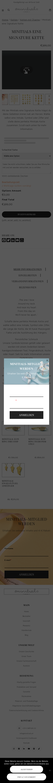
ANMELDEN (26, 415)
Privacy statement (26, 777)
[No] (49, 770)
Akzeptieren (26, 769)
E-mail (13, 400)
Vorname (14, 389)
